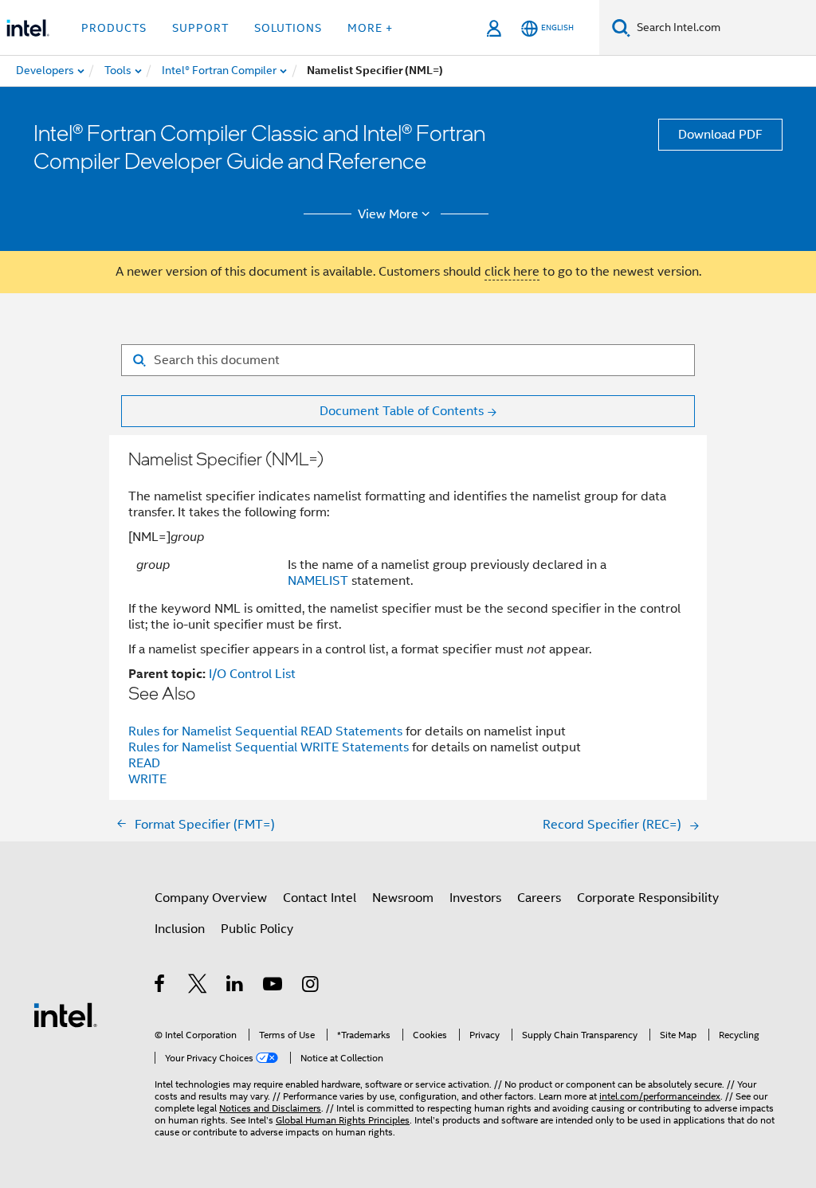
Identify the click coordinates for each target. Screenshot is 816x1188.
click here (511, 272)
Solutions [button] (288, 28)
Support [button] (200, 28)
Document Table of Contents (402, 411)
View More (388, 214)
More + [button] (370, 28)
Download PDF (720, 135)
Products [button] (114, 28)
